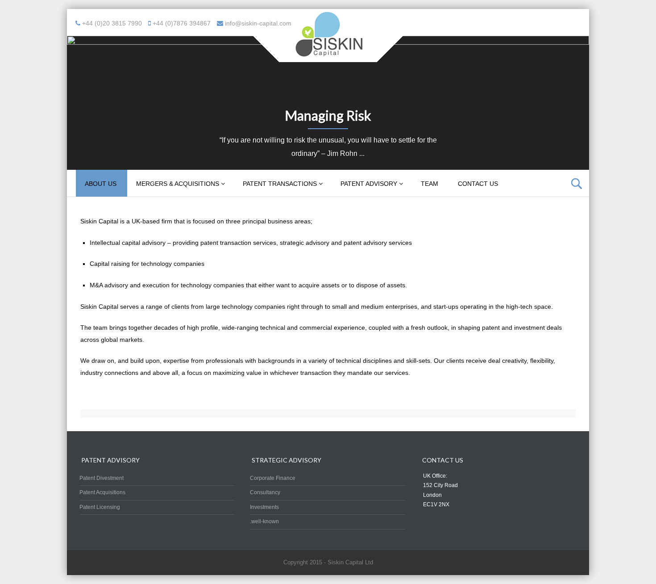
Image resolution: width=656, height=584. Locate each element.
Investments (264, 507)
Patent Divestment (101, 478)
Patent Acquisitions (102, 492)
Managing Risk (328, 115)
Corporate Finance (272, 478)
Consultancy (265, 492)
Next (582, 100)
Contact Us (478, 183)
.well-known (264, 521)
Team (429, 183)
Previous (73, 100)
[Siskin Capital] (328, 56)
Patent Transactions (280, 183)
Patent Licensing (99, 507)
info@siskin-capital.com (258, 23)
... (362, 153)
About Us (100, 183)
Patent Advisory (368, 183)
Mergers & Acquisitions (177, 183)
